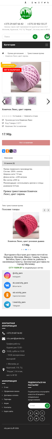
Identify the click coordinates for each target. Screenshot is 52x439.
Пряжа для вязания (16, 53)
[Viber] (14, 151)
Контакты (7, 407)
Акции (6, 403)
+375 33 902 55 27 (37, 23)
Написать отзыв (31, 116)
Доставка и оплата (11, 395)
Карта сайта (8, 411)
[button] (44, 210)
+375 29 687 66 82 (13, 23)
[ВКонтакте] (3, 151)
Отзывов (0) (9, 163)
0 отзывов (17, 116)
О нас (6, 387)
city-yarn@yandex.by (15, 338)
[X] (11, 151)
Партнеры (7, 399)
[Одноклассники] (7, 151)
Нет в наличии (26, 142)
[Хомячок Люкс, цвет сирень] (7, 101)
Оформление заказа (11, 391)
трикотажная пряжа (14, 206)
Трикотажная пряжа (35, 53)
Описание (8, 158)
